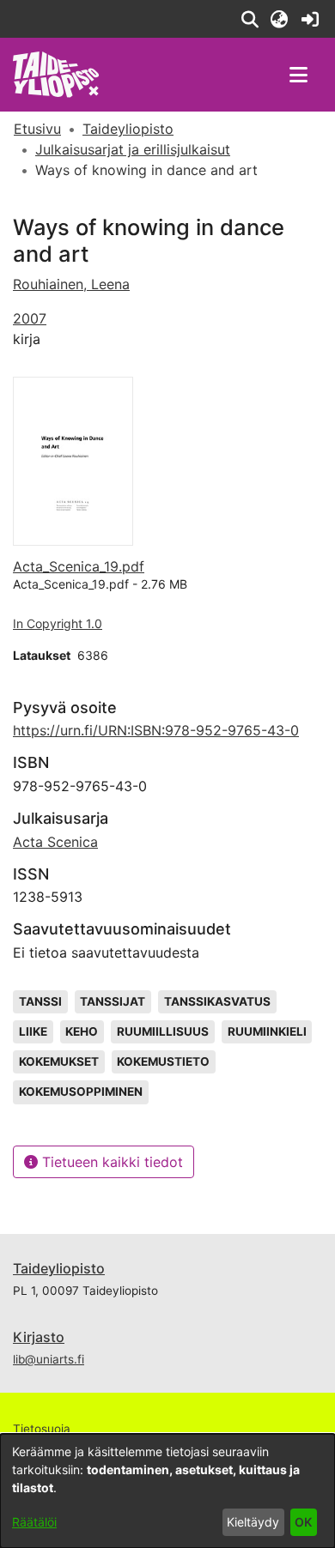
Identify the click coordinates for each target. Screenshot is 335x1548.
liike (33, 1031)
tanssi (40, 1001)
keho (81, 1031)
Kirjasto (38, 1336)
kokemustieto (163, 1061)
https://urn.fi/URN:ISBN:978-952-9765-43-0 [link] (156, 730)
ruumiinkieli (267, 1031)
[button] (249, 19)
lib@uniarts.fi (48, 1359)
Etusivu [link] (37, 128)
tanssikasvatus (217, 1001)
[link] (309, 18)
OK (303, 1522)
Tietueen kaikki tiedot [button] (110, 1161)
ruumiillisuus (163, 1031)
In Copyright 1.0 (57, 623)
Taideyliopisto (59, 1268)
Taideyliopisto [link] (128, 128)
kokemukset (59, 1061)
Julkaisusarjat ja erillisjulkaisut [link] (132, 149)
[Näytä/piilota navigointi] (298, 74)
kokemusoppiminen (81, 1091)
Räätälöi (34, 1522)
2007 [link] (29, 318)
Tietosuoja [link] (41, 1429)
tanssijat (112, 1001)
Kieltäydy (253, 1522)
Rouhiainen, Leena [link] (71, 284)
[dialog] (167, 1491)
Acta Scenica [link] (55, 841)
